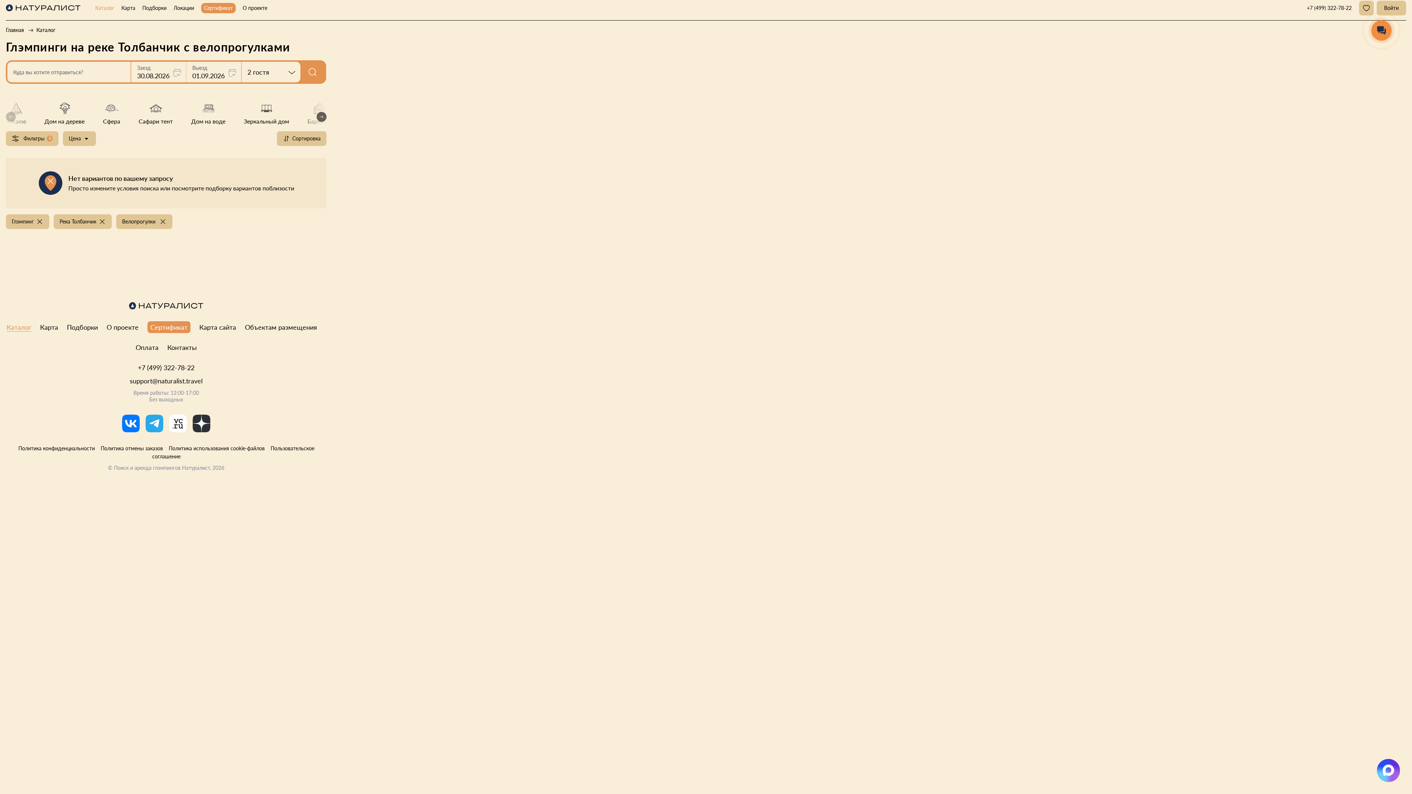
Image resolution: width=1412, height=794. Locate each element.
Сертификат (218, 8)
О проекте (255, 8)
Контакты (182, 347)
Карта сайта (217, 327)
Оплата (147, 347)
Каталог (104, 8)
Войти (1391, 8)
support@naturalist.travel (166, 381)
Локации (184, 8)
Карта (128, 8)
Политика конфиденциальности (56, 448)
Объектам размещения (281, 327)
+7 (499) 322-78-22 (166, 368)
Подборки (154, 8)
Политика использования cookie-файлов (217, 448)
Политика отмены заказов (132, 448)
